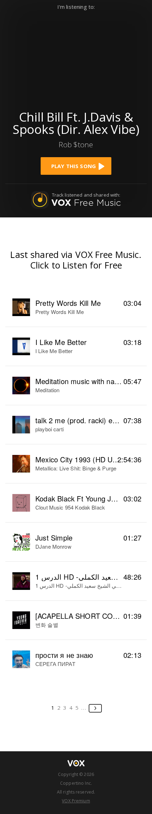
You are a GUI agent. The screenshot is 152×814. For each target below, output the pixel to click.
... (84, 707)
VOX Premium (76, 801)
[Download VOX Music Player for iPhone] (76, 57)
